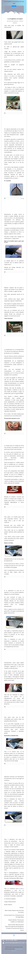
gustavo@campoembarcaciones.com (16, 942)
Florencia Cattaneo (13, 21)
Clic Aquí (14, 5)
